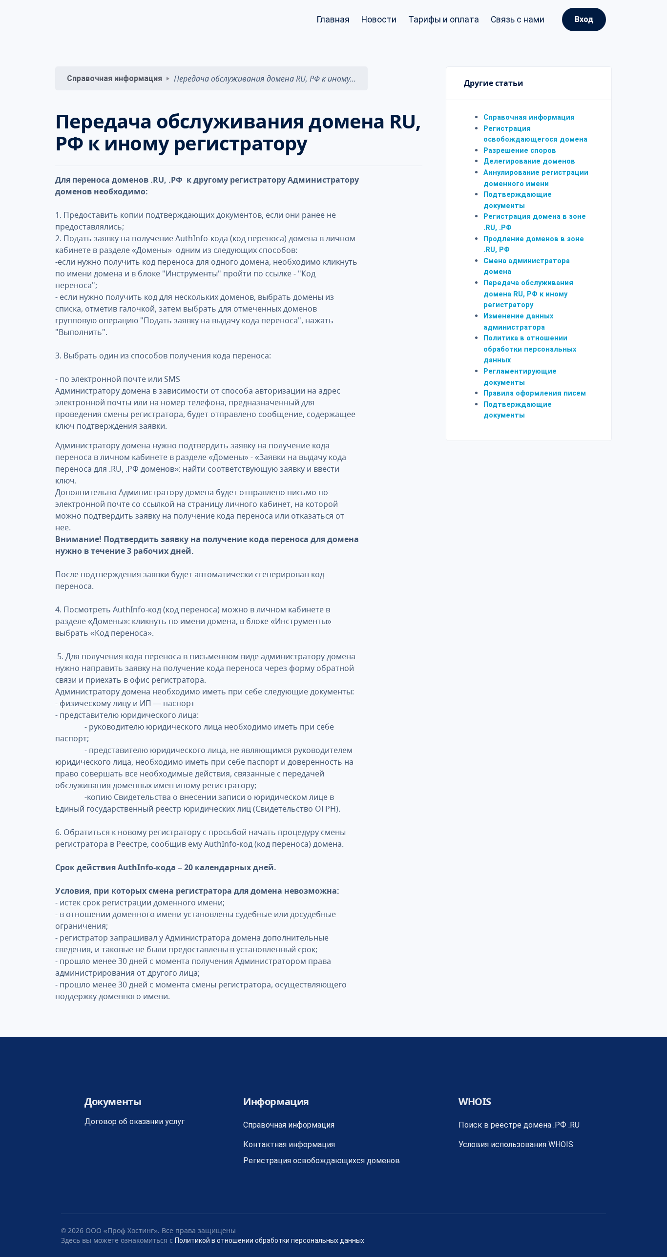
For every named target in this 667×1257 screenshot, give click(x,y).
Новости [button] (378, 19)
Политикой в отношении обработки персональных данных (269, 1240)
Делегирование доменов (529, 162)
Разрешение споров (519, 151)
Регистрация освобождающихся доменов (321, 1160)
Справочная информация (114, 78)
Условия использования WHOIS (516, 1144)
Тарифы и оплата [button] (443, 19)
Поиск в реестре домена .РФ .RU (519, 1125)
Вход (584, 19)
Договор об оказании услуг (134, 1121)
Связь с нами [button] (517, 19)
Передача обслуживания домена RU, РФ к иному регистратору (528, 294)
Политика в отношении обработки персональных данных (529, 349)
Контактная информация (289, 1144)
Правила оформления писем (534, 393)
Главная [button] (333, 19)
